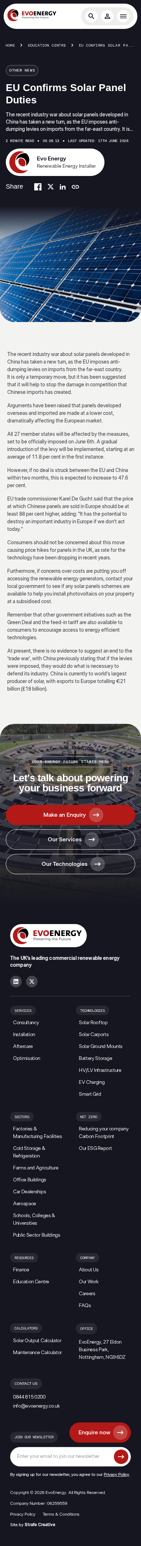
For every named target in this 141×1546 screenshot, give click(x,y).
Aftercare (23, 1046)
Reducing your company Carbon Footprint (103, 1132)
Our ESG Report (95, 1148)
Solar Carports (94, 1034)
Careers (87, 1293)
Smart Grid (90, 1094)
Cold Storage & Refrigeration (29, 1152)
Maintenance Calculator (37, 1352)
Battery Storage (95, 1058)
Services (22, 1011)
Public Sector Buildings (36, 1235)
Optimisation (26, 1058)
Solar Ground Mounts (101, 1046)
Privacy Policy (116, 1474)
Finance (21, 1269)
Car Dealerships (29, 1191)
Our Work (88, 1281)
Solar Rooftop (93, 1022)
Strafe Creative (40, 1525)
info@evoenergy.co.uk (36, 1406)
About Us (88, 1269)
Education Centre (47, 45)
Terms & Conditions (61, 1514)
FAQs (85, 1305)
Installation (24, 1034)
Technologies (92, 1011)
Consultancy (26, 1022)
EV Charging (91, 1082)
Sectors (21, 1117)
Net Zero (88, 1117)
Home (10, 45)
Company (87, 1258)
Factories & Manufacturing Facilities (37, 1132)
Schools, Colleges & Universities (34, 1219)
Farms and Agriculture (35, 1168)
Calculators (26, 1328)
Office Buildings (29, 1179)
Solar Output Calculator (37, 1340)
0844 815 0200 (29, 1397)
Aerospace (24, 1203)
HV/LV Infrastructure (100, 1070)
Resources (24, 1258)
